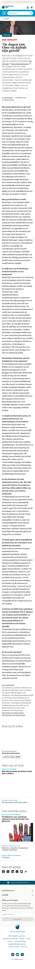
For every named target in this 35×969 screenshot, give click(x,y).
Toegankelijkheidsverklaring (17, 944)
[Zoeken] (30, 13)
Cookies (10, 941)
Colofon (22, 939)
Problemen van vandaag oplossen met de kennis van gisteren (15, 819)
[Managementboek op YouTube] (17, 954)
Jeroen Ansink (8, 97)
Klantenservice (8, 891)
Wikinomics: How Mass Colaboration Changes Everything (15, 849)
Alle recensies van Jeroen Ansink (13, 715)
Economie (6, 18)
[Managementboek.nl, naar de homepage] (8, 8)
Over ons (24, 947)
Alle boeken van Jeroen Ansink (13, 713)
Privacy (28, 939)
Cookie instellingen (20, 941)
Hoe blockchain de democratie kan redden (17, 772)
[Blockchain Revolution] (9, 738)
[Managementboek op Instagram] (22, 954)
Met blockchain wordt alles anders (15, 802)
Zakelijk (5, 895)
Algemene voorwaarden (10, 939)
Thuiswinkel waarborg (18, 936)
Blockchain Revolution (19, 63)
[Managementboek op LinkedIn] (12, 954)
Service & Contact (13, 947)
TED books (6, 857)
